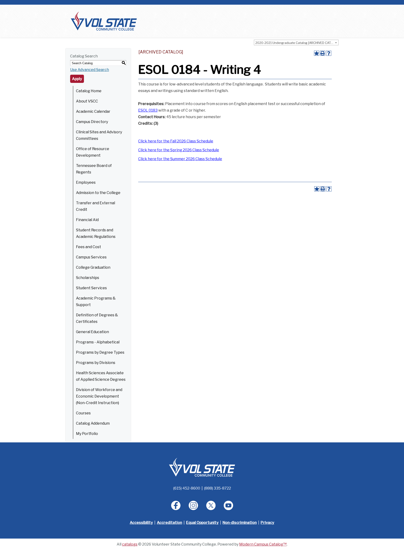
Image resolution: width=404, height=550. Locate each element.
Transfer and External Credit (95, 206)
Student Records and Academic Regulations (95, 233)
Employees (86, 182)
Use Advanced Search (89, 69)
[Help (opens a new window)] (328, 53)
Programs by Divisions (95, 362)
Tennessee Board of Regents (94, 168)
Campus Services (91, 257)
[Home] (104, 21)
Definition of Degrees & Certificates (97, 318)
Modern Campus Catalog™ (263, 544)
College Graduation (93, 267)
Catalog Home (88, 91)
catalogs (129, 544)
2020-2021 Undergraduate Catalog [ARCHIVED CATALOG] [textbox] (296, 43)
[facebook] (175, 505)
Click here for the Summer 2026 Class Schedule (180, 159)
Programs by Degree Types (100, 352)
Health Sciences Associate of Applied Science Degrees (101, 376)
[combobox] (296, 42)
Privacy (267, 522)
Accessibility (141, 522)
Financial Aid (87, 220)
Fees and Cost (88, 247)
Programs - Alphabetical (97, 342)
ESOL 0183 (148, 110)
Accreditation (169, 522)
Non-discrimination (240, 522)
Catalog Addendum (93, 423)
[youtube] (228, 505)
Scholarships (87, 277)
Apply (77, 79)
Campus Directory (92, 122)
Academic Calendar (93, 111)
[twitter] (211, 505)
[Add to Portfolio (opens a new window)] (316, 53)
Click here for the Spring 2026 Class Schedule (178, 150)
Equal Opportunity (202, 522)
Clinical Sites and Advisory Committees (99, 135)
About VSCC (87, 101)
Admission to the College (98, 192)
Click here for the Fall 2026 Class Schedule (175, 141)
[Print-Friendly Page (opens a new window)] (322, 53)
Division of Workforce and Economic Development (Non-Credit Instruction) (99, 396)
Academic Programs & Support (96, 301)
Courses (83, 413)
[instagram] (193, 505)
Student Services (91, 288)
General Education (92, 332)
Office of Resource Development (92, 152)
